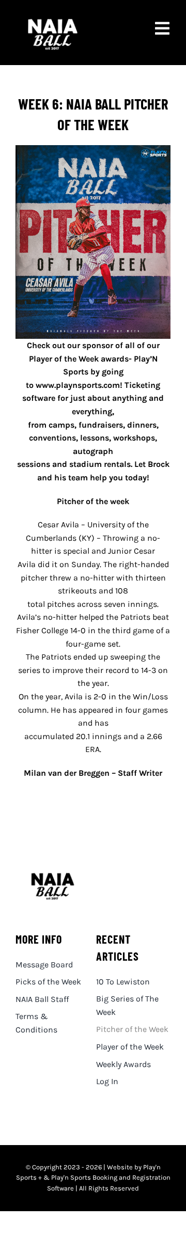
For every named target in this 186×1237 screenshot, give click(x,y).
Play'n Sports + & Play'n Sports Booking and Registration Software (93, 1178)
